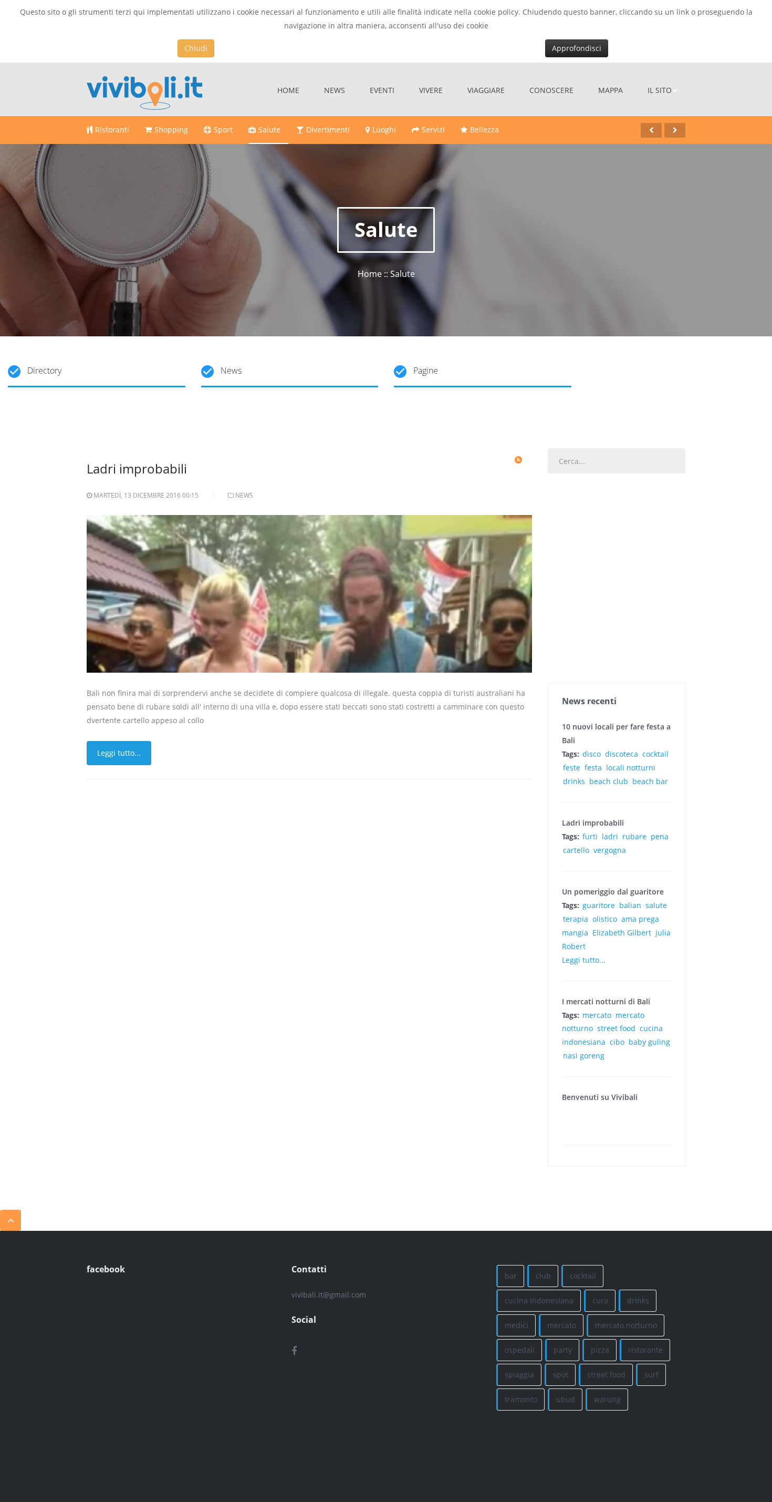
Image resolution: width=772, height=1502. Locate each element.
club (543, 1276)
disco (591, 754)
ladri (610, 836)
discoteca (621, 754)
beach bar (650, 781)
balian (630, 905)
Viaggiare (486, 90)
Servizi (433, 130)
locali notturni (630, 768)
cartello (576, 850)
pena (660, 836)
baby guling (649, 1042)
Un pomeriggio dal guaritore (613, 892)
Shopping (171, 130)
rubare (634, 836)
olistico (604, 919)
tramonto (521, 1399)
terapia (575, 919)
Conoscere (551, 90)
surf (651, 1375)
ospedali (520, 1350)
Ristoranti (112, 130)
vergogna (609, 850)
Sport (223, 130)
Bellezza (484, 130)
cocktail (655, 754)
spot (560, 1375)
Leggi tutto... (119, 753)
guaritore (598, 905)
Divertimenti (328, 130)
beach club (608, 781)
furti (590, 836)
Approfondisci (576, 48)
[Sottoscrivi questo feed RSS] (518, 460)
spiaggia (519, 1375)
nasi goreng (583, 1056)
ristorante (645, 1350)
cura (600, 1300)
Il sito (660, 90)
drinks (574, 781)
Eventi (382, 90)
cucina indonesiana (539, 1300)
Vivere (431, 90)
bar (511, 1276)
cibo (617, 1042)
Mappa (610, 90)
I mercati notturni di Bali (606, 1001)
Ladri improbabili (137, 468)
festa (593, 768)
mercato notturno (626, 1325)
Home (288, 90)
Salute (269, 130)
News (334, 90)
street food (616, 1028)
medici (516, 1325)
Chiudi (195, 48)
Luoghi (384, 130)
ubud (565, 1399)
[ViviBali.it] (144, 89)
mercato (596, 1015)
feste (571, 768)
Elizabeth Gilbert (621, 933)
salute (656, 905)
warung (607, 1399)
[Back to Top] (10, 1220)
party (563, 1350)
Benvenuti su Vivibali (600, 1097)
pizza (600, 1350)
